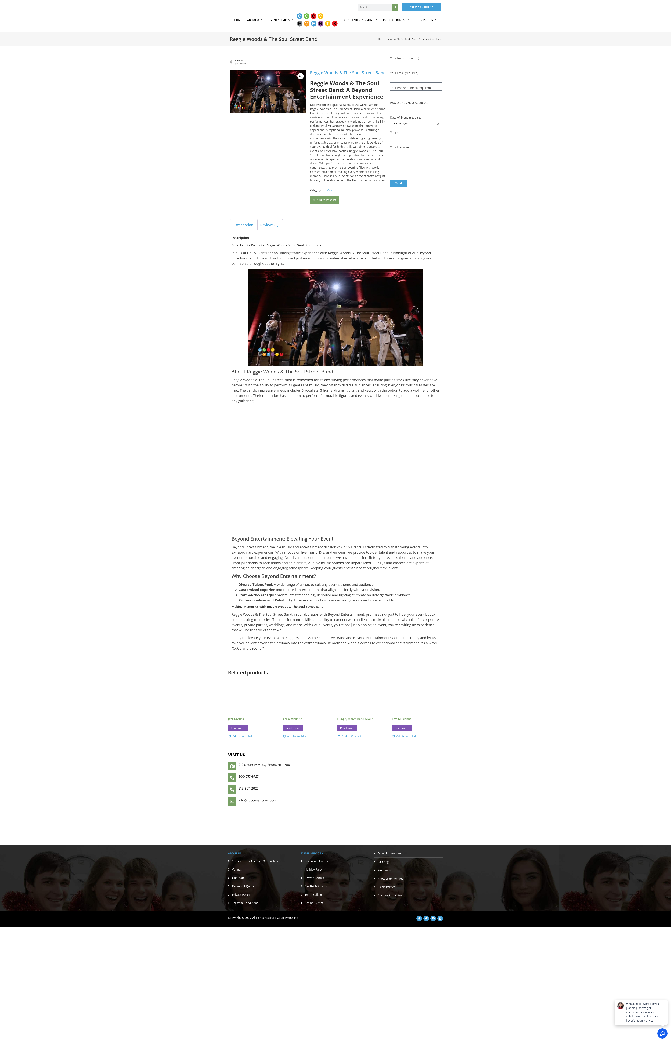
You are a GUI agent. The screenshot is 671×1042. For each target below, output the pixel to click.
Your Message (399, 147)
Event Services (279, 20)
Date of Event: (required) (406, 117)
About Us (253, 20)
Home (238, 20)
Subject (395, 132)
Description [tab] (243, 224)
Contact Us (425, 20)
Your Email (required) (404, 73)
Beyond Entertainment (357, 20)
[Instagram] (440, 918)
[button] (300, 76)
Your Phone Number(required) (410, 88)
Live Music (397, 39)
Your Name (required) (404, 58)
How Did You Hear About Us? (409, 103)
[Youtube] (433, 918)
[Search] (395, 7)
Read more (238, 728)
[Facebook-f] (419, 918)
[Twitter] (426, 918)
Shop (388, 39)
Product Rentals (395, 20)
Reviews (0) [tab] (269, 224)
